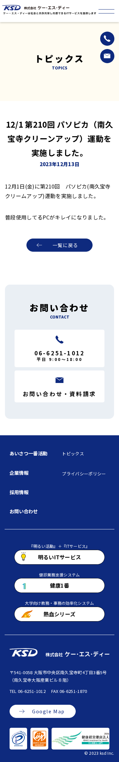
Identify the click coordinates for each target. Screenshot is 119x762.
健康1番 (59, 585)
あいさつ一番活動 (29, 453)
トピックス (73, 453)
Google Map (48, 711)
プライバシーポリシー (84, 473)
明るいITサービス (59, 557)
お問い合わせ (24, 511)
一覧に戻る (65, 244)
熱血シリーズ (60, 614)
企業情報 (19, 472)
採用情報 (19, 492)
